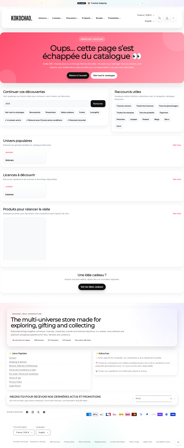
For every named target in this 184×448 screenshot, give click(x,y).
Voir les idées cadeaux (92, 287)
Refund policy (55, 442)
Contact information (117, 442)
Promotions (51, 112)
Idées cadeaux (67, 112)
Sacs (119, 126)
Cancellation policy (163, 442)
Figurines (164, 112)
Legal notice (147, 442)
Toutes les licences (145, 106)
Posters (146, 119)
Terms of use (15, 378)
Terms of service (84, 442)
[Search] (160, 18)
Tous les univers (124, 106)
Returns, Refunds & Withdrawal (23, 366)
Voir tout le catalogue (104, 75)
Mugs (157, 119)
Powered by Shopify (38, 442)
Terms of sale (134, 442)
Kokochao (24, 442)
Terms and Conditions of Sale (22, 370)
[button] (173, 18)
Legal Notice (15, 386)
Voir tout (177, 145)
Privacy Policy (15, 382)
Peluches (121, 119)
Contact (12, 358)
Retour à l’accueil (78, 75)
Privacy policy (69, 442)
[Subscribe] (170, 399)
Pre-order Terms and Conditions (23, 374)
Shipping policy (100, 442)
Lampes (133, 119)
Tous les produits (146, 112)
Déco (167, 119)
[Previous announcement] (42, 3)
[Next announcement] (142, 3)
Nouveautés (34, 112)
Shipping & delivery (18, 362)
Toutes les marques (125, 112)
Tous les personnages (168, 106)
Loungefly (94, 112)
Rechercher (98, 104)
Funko (82, 112)
